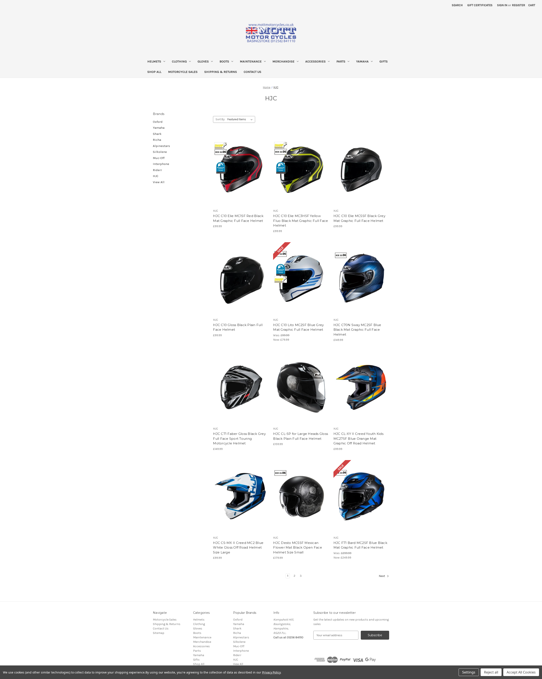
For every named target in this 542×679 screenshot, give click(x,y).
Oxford (158, 122)
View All (159, 182)
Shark (157, 134)
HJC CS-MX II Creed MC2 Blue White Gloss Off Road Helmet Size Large (238, 547)
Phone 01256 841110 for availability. (241, 177)
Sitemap (158, 633)
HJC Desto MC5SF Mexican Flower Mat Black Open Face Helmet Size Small (297, 547)
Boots (224, 61)
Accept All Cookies (521, 672)
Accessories (315, 61)
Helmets (154, 61)
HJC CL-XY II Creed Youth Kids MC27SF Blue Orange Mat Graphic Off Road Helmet (358, 438)
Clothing (179, 61)
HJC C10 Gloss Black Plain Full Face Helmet (238, 327)
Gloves (203, 61)
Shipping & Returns (220, 72)
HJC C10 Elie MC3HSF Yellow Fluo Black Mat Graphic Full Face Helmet (300, 220)
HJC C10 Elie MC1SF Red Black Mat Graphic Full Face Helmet (238, 218)
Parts (340, 61)
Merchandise (283, 61)
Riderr (157, 170)
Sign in (502, 5)
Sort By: (220, 119)
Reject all (491, 672)
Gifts (383, 61)
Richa (157, 140)
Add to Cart (301, 504)
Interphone (161, 164)
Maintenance (251, 61)
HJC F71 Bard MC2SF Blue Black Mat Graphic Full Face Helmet (360, 545)
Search (457, 5)
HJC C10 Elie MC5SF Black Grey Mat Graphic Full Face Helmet (359, 218)
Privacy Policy (271, 672)
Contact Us (252, 72)
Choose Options (361, 177)
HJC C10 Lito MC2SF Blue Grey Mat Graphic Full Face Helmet (298, 327)
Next (382, 576)
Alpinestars (161, 146)
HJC (155, 176)
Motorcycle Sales (183, 72)
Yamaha (362, 61)
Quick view (225, 162)
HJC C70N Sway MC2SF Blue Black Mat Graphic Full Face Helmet (357, 329)
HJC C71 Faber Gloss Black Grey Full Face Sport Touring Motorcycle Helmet (239, 438)
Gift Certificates (479, 5)
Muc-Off (159, 158)
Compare (239, 169)
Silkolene (160, 152)
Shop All (154, 72)
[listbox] (241, 119)
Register (518, 5)
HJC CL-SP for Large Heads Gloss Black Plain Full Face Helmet (300, 436)
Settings (468, 672)
